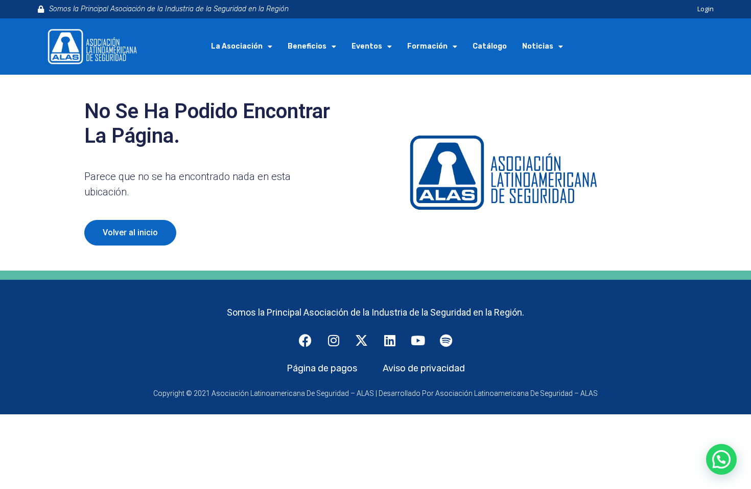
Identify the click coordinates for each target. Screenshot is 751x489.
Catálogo (490, 46)
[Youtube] (418, 340)
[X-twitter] (361, 340)
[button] (721, 459)
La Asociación (237, 46)
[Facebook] (305, 340)
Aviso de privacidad (424, 368)
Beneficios (307, 46)
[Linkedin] (390, 340)
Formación (427, 46)
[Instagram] (333, 340)
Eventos (366, 46)
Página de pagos (322, 368)
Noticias (537, 46)
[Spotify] (446, 340)
